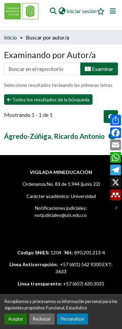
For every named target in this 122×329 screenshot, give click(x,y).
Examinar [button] (102, 69)
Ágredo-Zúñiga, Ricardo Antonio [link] (54, 136)
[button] (53, 11)
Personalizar (72, 319)
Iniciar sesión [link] (81, 11)
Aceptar (15, 319)
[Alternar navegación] (113, 11)
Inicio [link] (10, 37)
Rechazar (42, 319)
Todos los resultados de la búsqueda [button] (50, 99)
